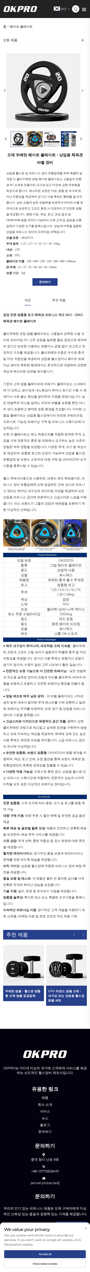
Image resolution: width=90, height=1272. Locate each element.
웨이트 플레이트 (21, 27)
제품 (45, 1098)
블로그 (45, 1125)
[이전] (4, 90)
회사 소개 (45, 1105)
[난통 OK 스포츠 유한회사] (20, 9)
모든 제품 (10, 40)
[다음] (82, 90)
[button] (74, 934)
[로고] (45, 1054)
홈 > (6, 27)
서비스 (45, 1111)
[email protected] (45, 1183)
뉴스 (45, 1118)
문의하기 (45, 282)
